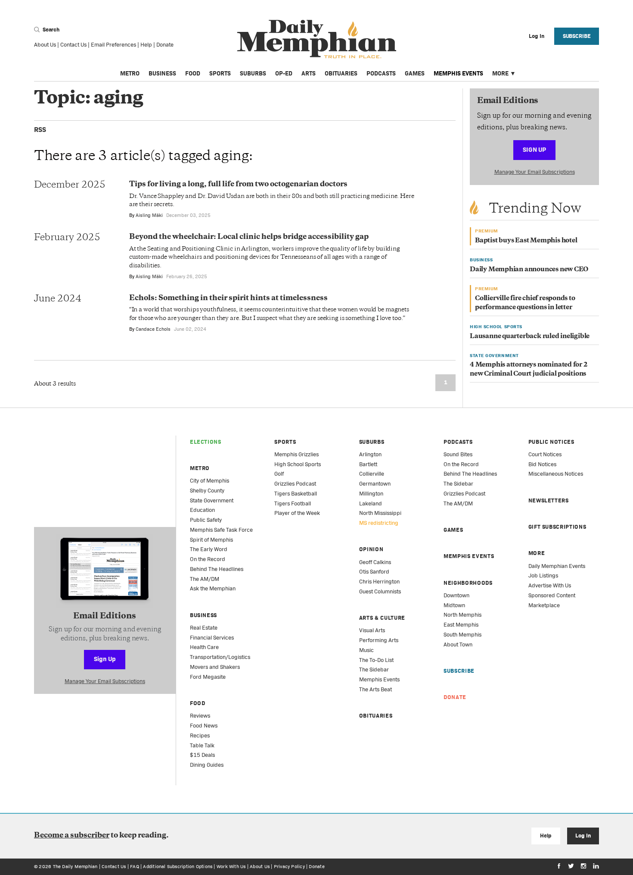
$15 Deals (202, 755)
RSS (40, 129)
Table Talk (202, 745)
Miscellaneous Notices (555, 473)
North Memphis (462, 615)
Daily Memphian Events (556, 566)
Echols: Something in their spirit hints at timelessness (228, 298)
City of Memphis (209, 480)
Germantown (375, 483)
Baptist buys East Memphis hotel (526, 241)
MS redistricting (378, 523)
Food (192, 73)
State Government (211, 500)
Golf (279, 473)
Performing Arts (378, 640)
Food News (203, 725)
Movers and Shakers (215, 667)
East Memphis (461, 624)
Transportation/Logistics (220, 657)
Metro (130, 73)
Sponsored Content (551, 595)
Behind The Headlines (216, 569)
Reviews (200, 715)
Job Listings (543, 575)
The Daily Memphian (75, 866)
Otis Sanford (374, 571)
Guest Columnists (380, 591)
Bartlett (368, 464)
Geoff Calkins (375, 562)
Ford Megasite (208, 677)
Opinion (371, 549)
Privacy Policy (289, 866)
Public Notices (551, 442)
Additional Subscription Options (177, 866)
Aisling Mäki (149, 215)
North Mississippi (380, 513)
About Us (45, 44)
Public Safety (206, 520)
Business (162, 73)
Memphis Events (458, 73)
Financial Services (212, 637)
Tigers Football (292, 503)
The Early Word (208, 549)
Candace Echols (153, 329)
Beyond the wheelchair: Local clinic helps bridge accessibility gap (249, 237)
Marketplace (544, 605)
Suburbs (253, 73)
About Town (458, 644)
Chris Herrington (379, 581)
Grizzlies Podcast (295, 483)
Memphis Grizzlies (296, 454)
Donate (165, 44)
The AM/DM (204, 579)
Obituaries (341, 73)
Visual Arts (372, 630)
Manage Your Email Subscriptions (534, 172)
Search (50, 29)
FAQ (134, 866)
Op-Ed (283, 73)
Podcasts (381, 73)
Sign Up (534, 149)
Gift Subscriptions (557, 527)
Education (202, 510)
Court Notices (545, 454)
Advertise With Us (549, 585)
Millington (371, 493)
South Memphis (462, 634)
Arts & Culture (382, 618)
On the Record (207, 559)
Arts (308, 73)
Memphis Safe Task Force (221, 530)
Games (415, 73)
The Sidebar (374, 669)
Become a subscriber (71, 835)
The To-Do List (376, 660)
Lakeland (370, 503)
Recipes (200, 735)
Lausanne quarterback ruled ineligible (530, 336)
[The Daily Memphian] (317, 39)
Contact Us (73, 44)
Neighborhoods (468, 583)
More (500, 73)
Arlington (370, 454)
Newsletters (548, 500)
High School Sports (297, 464)
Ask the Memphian (213, 588)
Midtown (454, 605)
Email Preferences (113, 44)
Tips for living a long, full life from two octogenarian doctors (238, 184)
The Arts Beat (375, 689)
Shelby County (207, 490)
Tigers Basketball (295, 493)
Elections (205, 442)
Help (146, 44)
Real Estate (203, 627)
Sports (220, 73)
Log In (582, 835)
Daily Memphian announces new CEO (529, 270)
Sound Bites (458, 454)
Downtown (456, 595)
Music (366, 650)
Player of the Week (297, 513)
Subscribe (577, 36)
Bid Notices (542, 464)
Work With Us (231, 866)
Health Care (204, 647)
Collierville (371, 473)
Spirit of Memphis (211, 539)
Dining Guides (206, 765)
